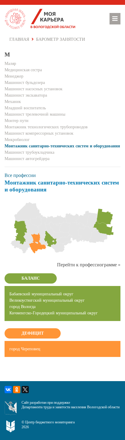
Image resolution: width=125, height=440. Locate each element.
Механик (13, 101)
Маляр (10, 63)
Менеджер (14, 76)
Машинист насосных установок (33, 89)
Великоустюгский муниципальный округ (47, 300)
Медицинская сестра (23, 70)
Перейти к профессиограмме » (88, 264)
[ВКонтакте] (8, 389)
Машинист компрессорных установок (39, 133)
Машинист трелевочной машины (35, 114)
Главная (19, 39)
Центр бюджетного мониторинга (50, 422)
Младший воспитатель (25, 108)
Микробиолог (17, 139)
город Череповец (24, 349)
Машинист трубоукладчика (29, 152)
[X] (25, 389)
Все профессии (20, 175)
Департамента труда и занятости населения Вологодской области (71, 407)
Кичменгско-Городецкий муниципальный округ (53, 313)
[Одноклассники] (16, 389)
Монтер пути (17, 120)
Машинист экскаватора (26, 95)
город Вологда (22, 306)
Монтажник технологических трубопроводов (46, 127)
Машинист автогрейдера (27, 158)
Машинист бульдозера (25, 82)
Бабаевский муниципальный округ (41, 294)
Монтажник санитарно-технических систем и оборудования (62, 146)
